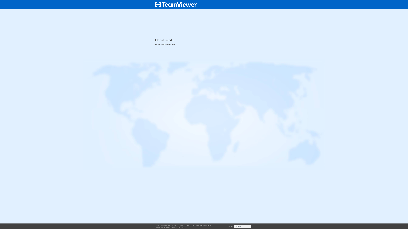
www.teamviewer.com (203, 225)
